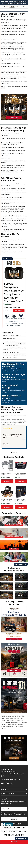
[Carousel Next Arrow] (25, 438)
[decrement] (5, 310)
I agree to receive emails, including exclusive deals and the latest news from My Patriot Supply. (14, 814)
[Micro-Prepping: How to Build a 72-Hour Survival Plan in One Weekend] (14, 521)
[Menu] (1, 6)
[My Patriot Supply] (12, 7)
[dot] (11, 452)
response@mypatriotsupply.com (11, 779)
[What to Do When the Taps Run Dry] (14, 533)
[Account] (23, 6)
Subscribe (14, 819)
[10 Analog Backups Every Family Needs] (14, 557)
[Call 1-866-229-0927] (21, 6)
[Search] (4, 6)
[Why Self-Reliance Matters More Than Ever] (14, 545)
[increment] (10, 310)
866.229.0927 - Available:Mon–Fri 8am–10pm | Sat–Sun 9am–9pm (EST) (13, 774)
